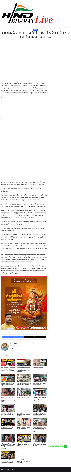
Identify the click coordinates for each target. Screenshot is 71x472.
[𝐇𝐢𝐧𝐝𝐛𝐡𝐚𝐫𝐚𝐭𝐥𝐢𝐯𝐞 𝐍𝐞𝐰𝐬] (27, 13)
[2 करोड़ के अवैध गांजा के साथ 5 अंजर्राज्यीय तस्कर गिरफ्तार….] (40, 362)
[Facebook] (13, 337)
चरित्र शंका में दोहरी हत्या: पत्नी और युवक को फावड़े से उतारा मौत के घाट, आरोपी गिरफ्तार (23, 461)
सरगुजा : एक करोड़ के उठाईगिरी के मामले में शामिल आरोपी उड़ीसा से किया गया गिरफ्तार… (39, 444)
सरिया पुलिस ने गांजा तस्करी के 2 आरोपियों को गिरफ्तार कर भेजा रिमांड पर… (7, 414)
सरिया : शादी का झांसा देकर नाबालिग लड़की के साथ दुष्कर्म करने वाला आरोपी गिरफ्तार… (39, 399)
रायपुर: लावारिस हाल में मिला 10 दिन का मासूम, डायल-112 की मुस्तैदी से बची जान (24, 385)
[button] (65, 446)
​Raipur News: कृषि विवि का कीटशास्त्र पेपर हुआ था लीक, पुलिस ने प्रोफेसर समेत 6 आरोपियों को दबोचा (7, 461)
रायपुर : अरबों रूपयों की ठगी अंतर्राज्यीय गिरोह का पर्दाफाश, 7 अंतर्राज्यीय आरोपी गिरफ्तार (24, 444)
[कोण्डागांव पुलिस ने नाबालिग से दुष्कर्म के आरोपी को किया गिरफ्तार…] (24, 392)
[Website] (11, 348)
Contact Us (7, 469)
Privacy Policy (12, 469)
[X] (35, 337)
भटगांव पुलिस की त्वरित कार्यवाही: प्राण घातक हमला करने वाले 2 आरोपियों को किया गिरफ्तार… (24, 414)
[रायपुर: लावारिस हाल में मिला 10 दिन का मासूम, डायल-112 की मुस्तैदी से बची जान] (24, 378)
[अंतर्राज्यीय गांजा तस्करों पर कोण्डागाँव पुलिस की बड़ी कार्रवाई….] (40, 378)
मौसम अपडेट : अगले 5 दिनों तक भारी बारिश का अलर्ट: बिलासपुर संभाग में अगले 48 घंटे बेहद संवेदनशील (7, 385)
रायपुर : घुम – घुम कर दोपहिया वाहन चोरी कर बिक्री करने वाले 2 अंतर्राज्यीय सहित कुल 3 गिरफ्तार (39, 414)
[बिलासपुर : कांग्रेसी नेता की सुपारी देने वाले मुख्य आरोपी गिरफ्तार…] (24, 422)
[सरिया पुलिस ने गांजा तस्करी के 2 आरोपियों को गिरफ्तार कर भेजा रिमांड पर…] (8, 408)
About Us (3, 469)
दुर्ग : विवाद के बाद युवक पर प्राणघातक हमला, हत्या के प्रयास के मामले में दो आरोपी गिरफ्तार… (7, 429)
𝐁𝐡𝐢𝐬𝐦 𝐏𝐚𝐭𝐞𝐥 (13, 344)
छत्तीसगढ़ (35, 29)
